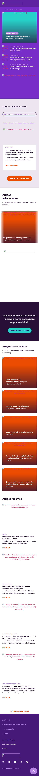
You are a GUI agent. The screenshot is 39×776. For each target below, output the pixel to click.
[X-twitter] (21, 762)
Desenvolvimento (16, 46)
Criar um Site (15, 55)
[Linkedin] (9, 762)
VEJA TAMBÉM (8, 729)
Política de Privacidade (9, 744)
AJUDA (5, 734)
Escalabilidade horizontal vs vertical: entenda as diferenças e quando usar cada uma (19, 688)
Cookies (4, 748)
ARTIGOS (6, 720)
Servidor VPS (7, 584)
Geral (4, 534)
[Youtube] (15, 762)
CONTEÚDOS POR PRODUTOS (14, 725)
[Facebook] (27, 762)
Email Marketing (12, 33)
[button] (19, 720)
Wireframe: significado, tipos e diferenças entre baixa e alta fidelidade (21, 60)
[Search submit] (3, 9)
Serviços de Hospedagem (19, 64)
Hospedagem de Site (9, 634)
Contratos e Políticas (8, 740)
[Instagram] (3, 762)
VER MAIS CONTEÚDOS (19, 711)
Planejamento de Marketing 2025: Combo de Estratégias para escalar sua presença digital (19, 152)
